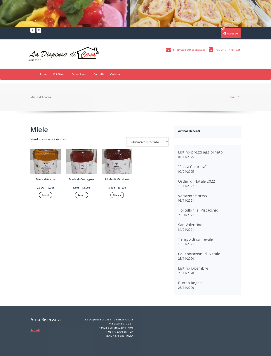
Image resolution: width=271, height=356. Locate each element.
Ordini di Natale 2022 (196, 181)
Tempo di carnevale (195, 239)
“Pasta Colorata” (192, 166)
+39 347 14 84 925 (228, 49)
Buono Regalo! (191, 282)
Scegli (46, 195)
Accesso (232, 33)
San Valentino (190, 224)
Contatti (98, 74)
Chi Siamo (59, 74)
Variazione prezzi (193, 195)
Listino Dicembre (193, 268)
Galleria (115, 74)
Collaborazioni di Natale (199, 253)
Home (43, 74)
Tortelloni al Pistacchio (198, 210)
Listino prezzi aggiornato (200, 152)
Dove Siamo (79, 74)
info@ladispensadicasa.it (189, 49)
